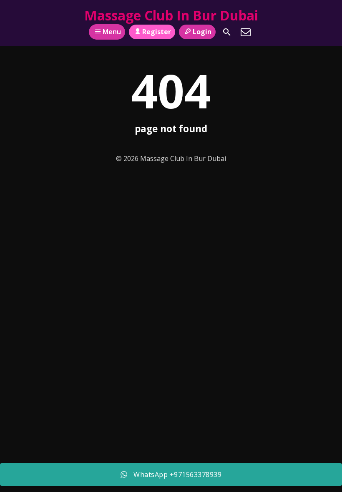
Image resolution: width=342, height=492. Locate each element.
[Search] (226, 32)
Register (156, 31)
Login (202, 31)
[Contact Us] (245, 32)
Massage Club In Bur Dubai (171, 15)
